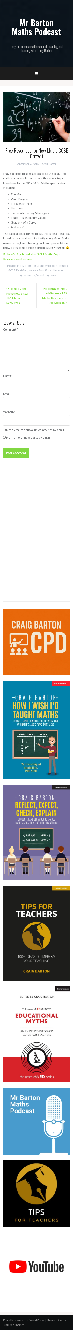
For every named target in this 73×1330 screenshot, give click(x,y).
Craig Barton (49, 163)
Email (7, 393)
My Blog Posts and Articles (37, 265)
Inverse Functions (40, 270)
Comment (10, 329)
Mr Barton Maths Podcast (36, 26)
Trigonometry (26, 275)
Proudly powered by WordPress (23, 1320)
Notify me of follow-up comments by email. (35, 430)
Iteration (58, 270)
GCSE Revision (17, 270)
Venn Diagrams (46, 275)
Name (8, 375)
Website (9, 412)
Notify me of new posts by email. (28, 437)
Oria (59, 1320)
